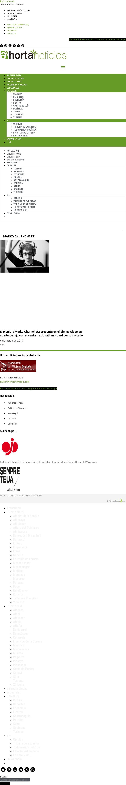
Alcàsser (19, 618)
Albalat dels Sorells (26, 516)
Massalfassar (22, 563)
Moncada (19, 575)
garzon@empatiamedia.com (14, 381)
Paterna (18, 583)
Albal (16, 614)
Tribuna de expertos (24, 126)
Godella (18, 555)
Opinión (17, 124)
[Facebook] (1, 45)
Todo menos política (24, 129)
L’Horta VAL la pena (26, 751)
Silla (16, 677)
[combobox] (15, 780)
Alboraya (19, 520)
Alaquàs (18, 610)
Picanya (18, 661)
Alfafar (17, 626)
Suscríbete (12, 16)
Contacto (12, 19)
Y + (8, 120)
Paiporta (18, 657)
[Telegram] (14, 45)
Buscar (10, 141)
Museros (18, 579)
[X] (18, 45)
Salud (16, 111)
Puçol (17, 586)
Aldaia (17, 622)
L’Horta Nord (15, 78)
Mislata (18, 653)
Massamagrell (22, 567)
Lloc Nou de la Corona (27, 641)
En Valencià (14, 138)
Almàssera (20, 532)
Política (18, 108)
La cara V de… (20, 135)
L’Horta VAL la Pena (24, 132)
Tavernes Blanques (25, 598)
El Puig (17, 543)
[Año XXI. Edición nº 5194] (18, 10)
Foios (16, 551)
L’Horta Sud (14, 81)
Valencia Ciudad (17, 84)
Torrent (18, 681)
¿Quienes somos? (15, 13)
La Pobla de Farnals (26, 559)
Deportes (18, 97)
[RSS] (10, 45)
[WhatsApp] (22, 45)
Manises (18, 645)
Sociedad (18, 114)
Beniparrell (20, 630)
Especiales (13, 87)
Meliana (18, 571)
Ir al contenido (7, 1)
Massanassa (21, 649)
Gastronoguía (21, 105)
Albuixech (19, 524)
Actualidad (14, 75)
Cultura (17, 94)
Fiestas (17, 102)
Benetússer (20, 633)
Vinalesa (18, 602)
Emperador (20, 547)
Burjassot (19, 539)
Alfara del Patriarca (26, 528)
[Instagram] (5, 45)
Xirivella (18, 684)
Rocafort (19, 594)
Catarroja (19, 637)
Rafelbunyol (20, 590)
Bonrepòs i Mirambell (27, 535)
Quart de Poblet (23, 669)
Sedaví (17, 673)
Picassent (19, 665)
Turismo (17, 117)
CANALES (13, 696)
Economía (18, 100)
